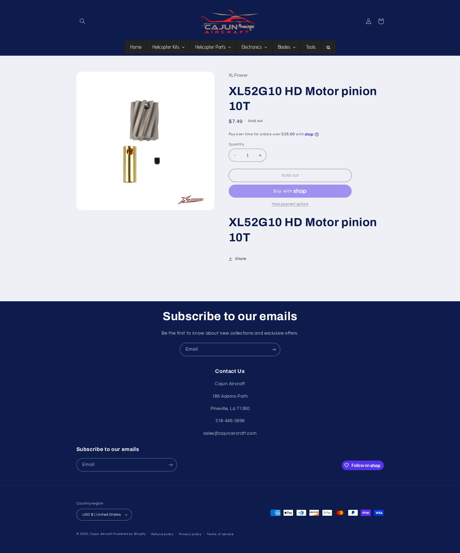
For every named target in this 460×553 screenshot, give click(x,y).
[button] (82, 21)
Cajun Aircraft (101, 533)
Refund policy (162, 534)
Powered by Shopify (129, 533)
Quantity (236, 144)
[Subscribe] (274, 349)
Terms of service (220, 534)
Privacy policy (190, 534)
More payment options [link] (290, 204)
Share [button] (240, 259)
